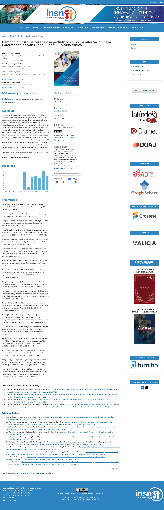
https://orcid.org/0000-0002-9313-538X (13, 87)
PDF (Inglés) (68, 92)
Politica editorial (68, 28)
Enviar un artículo (144, 91)
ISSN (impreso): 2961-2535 (139, 71)
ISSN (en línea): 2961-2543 (139, 67)
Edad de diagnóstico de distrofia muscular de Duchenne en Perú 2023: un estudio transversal (78, 437)
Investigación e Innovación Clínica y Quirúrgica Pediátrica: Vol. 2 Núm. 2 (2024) (78, 444)
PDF (58, 92)
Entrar (161, 2)
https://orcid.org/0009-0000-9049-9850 (13, 69)
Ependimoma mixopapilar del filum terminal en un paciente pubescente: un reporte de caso (73, 417)
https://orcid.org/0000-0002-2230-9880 (13, 79)
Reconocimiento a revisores (127, 28)
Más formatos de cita (61, 172)
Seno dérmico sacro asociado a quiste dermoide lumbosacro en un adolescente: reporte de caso (73, 400)
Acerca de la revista (32, 28)
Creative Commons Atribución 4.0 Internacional (89, 494)
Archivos (11, 36)
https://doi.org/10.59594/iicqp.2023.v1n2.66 (22, 94)
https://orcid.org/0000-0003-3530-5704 (13, 61)
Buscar (141, 28)
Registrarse (153, 2)
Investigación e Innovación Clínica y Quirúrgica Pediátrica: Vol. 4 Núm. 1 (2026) (83, 407)
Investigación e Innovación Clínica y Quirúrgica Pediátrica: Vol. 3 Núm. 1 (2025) (70, 424)
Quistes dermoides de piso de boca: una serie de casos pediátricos (80, 432)
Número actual (83, 28)
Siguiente (115, 469)
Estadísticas (111, 28)
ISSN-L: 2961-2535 (137, 75)
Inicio (21, 28)
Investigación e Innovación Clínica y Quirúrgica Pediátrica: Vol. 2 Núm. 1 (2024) (31, 392)
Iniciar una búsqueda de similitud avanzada (26, 473)
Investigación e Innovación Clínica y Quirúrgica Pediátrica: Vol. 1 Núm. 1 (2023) (39, 430)
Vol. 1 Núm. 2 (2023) (23, 36)
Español (133, 48)
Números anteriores (97, 28)
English (133, 45)
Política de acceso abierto (51, 28)
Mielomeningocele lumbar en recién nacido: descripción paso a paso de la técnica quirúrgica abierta (86, 390)
